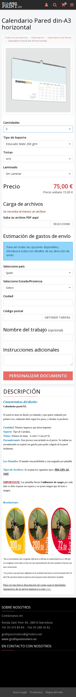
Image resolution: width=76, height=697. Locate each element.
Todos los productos (16, 37)
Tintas (8, 152)
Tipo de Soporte (14, 137)
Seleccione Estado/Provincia (22, 281)
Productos (36, 692)
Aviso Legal (20, 692)
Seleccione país (14, 266)
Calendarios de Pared (59, 37)
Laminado (10, 167)
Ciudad (8, 296)
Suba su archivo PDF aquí (21, 217)
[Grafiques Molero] (12, 4)
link (48, 588)
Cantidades (11, 122)
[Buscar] (55, 5)
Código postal (13, 311)
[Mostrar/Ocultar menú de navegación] (71, 5)
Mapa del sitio (54, 692)
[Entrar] (46, 5)
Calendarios (37, 37)
